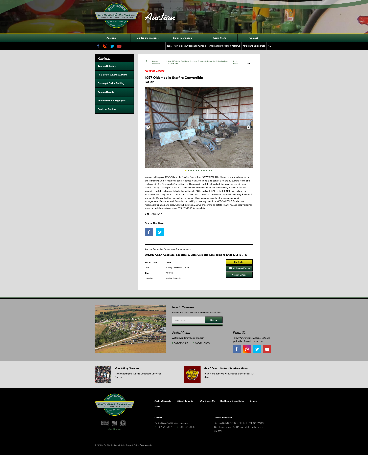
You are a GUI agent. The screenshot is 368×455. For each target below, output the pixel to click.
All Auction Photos (239, 268)
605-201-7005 (202, 343)
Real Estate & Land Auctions (112, 74)
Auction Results (106, 91)
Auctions (113, 38)
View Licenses (114, 429)
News (157, 406)
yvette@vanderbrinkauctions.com (188, 337)
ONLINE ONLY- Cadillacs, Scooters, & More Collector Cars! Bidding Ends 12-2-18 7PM (198, 62)
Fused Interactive (146, 445)
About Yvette (219, 37)
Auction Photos (236, 62)
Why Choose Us (207, 401)
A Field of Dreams (127, 368)
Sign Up (213, 320)
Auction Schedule (107, 66)
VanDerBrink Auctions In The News (224, 46)
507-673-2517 (181, 343)
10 (209, 170)
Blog (169, 46)
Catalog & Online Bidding (111, 83)
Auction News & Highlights (111, 100)
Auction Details (239, 275)
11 (211, 170)
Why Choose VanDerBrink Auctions (190, 46)
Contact (255, 38)
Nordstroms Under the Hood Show (226, 368)
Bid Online (239, 262)
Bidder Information (148, 38)
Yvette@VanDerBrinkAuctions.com (171, 423)
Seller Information (184, 38)
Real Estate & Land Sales (254, 46)
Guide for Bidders (107, 109)
